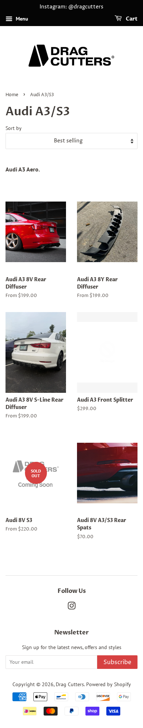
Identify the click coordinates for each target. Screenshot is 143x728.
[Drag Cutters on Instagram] (71, 607)
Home (12, 95)
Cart (131, 18)
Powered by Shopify (108, 684)
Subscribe (117, 662)
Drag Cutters (70, 684)
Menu (21, 18)
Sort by (14, 127)
